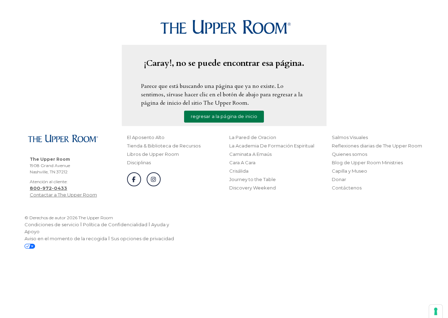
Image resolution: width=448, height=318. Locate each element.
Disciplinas (139, 162)
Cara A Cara (242, 162)
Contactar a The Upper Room (63, 195)
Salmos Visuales (350, 137)
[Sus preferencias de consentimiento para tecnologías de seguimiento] (435, 311)
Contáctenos (347, 188)
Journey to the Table (252, 179)
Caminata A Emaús (250, 154)
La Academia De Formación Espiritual (271, 145)
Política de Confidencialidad (115, 224)
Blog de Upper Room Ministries (367, 162)
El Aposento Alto (145, 137)
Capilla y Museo (349, 171)
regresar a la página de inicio (224, 116)
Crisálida (238, 171)
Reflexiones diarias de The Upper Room (377, 145)
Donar (339, 179)
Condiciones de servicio (51, 224)
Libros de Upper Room (153, 154)
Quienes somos (349, 154)
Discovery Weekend (252, 188)
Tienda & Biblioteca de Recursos (164, 145)
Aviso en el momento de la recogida (65, 238)
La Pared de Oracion (252, 137)
